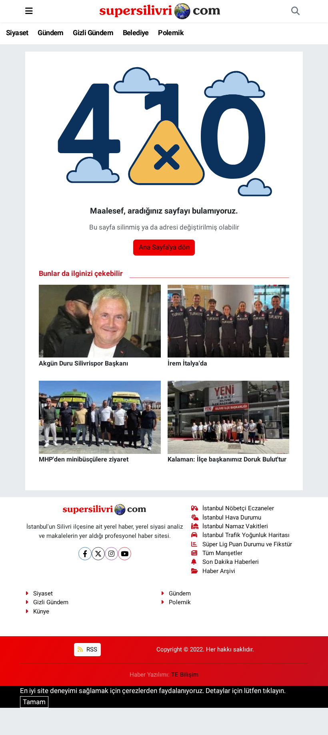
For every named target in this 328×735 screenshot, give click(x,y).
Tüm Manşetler (222, 553)
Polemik (171, 32)
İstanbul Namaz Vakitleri (235, 526)
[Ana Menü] (29, 11)
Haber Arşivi (218, 571)
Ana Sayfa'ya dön (164, 247)
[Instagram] (111, 553)
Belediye (136, 32)
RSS (91, 649)
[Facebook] (85, 553)
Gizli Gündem (93, 32)
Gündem (50, 32)
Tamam (34, 702)
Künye (41, 611)
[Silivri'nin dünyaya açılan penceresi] (160, 10)
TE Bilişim (184, 674)
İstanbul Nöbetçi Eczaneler (238, 508)
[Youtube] (124, 553)
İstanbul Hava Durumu (231, 517)
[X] (98, 553)
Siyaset (17, 32)
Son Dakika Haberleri (230, 561)
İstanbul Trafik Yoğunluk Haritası (246, 535)
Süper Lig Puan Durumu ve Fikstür (247, 544)
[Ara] (295, 11)
